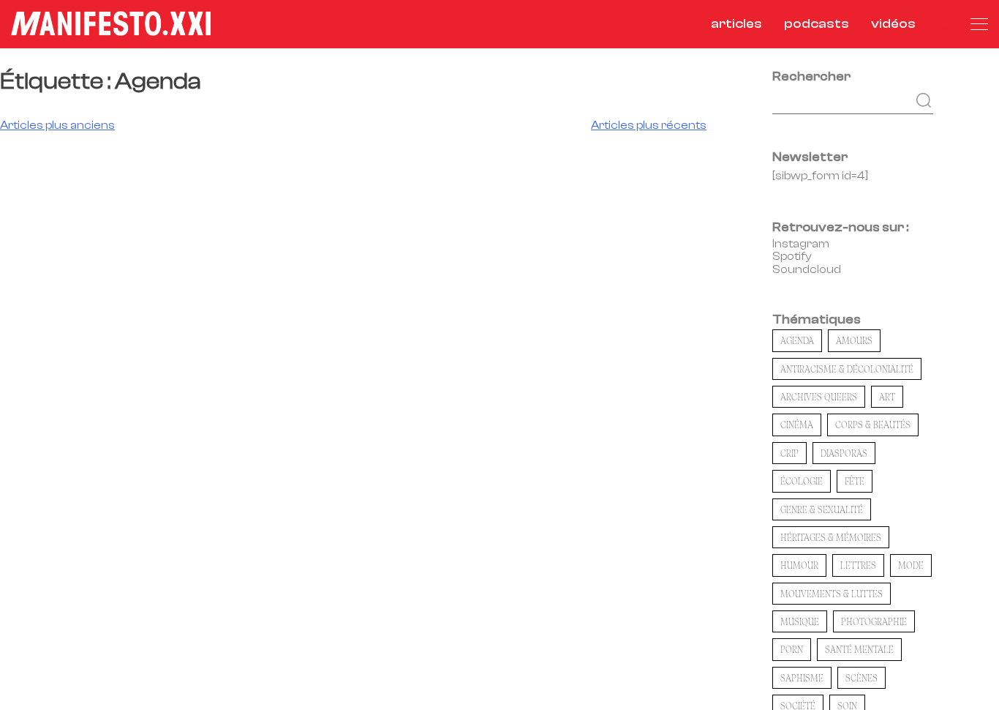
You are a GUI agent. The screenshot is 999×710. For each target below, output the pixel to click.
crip (789, 453)
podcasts (816, 23)
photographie (874, 621)
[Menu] (979, 24)
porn (791, 649)
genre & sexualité (821, 509)
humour (799, 565)
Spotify (792, 256)
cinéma (796, 424)
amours (854, 340)
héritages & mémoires (830, 537)
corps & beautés (873, 424)
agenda (797, 340)
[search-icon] (943, 24)
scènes (861, 678)
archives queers (818, 397)
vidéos (893, 23)
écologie (801, 481)
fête (854, 481)
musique (799, 621)
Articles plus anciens (57, 125)
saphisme (801, 678)
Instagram (800, 243)
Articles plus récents (648, 125)
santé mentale (859, 649)
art (887, 397)
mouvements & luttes (831, 593)
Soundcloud (806, 269)
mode (911, 565)
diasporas (844, 453)
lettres (858, 565)
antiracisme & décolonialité (846, 369)
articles (736, 23)
